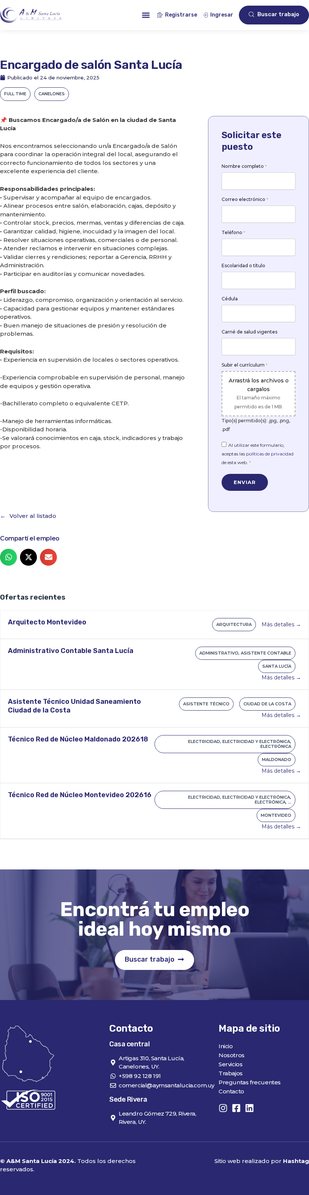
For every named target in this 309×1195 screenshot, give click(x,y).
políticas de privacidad (270, 454)
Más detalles (279, 624)
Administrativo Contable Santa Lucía (70, 651)
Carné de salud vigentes (249, 332)
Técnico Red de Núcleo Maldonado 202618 (78, 739)
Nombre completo (244, 166)
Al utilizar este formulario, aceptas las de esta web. (258, 453)
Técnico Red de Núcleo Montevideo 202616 (79, 795)
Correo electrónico (245, 199)
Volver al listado (32, 515)
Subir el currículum (245, 365)
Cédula (230, 299)
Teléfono (233, 232)
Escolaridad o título (243, 265)
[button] (145, 15)
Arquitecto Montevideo (47, 622)
